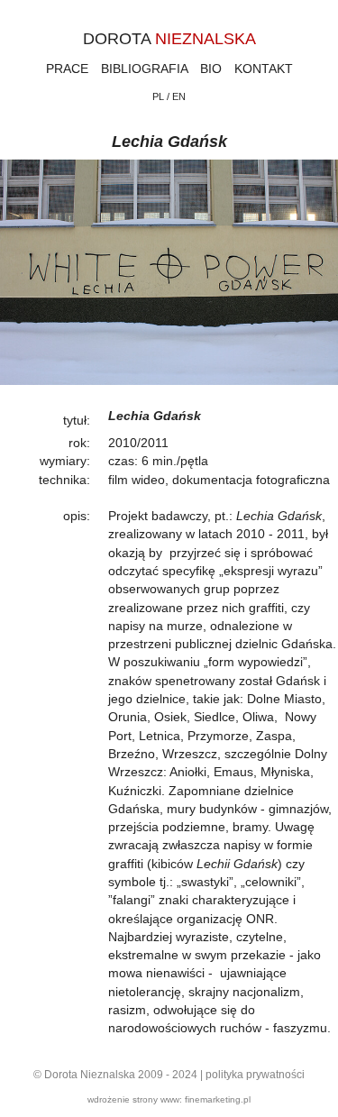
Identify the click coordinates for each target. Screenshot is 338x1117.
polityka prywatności (255, 1074)
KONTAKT (263, 68)
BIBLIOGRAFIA (144, 68)
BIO (211, 68)
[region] (169, 283)
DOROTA (169, 39)
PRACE (67, 68)
